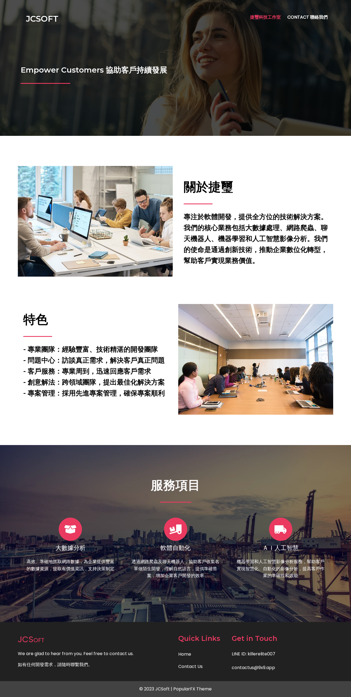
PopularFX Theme (192, 689)
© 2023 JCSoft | (156, 689)
